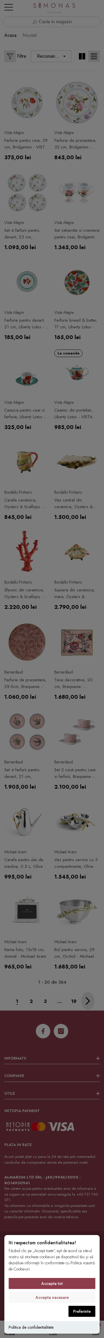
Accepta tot (52, 1283)
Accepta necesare (52, 1297)
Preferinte (82, 1311)
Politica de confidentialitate (31, 1327)
